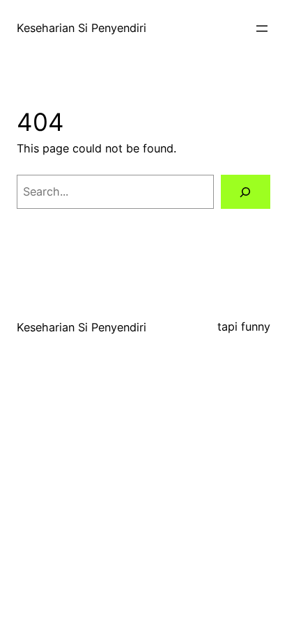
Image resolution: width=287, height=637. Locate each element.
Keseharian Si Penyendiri (81, 28)
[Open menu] (262, 28)
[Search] (245, 192)
